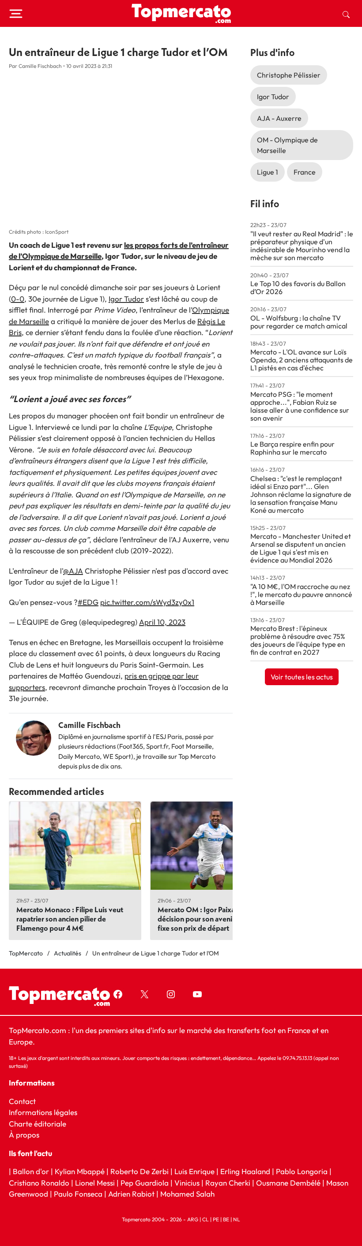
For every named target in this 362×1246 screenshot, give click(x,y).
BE (226, 1219)
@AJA (73, 570)
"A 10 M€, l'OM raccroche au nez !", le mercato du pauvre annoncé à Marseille (301, 594)
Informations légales (43, 1112)
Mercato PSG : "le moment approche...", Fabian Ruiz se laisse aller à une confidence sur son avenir (299, 406)
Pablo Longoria (302, 1171)
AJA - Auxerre (279, 118)
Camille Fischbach (89, 725)
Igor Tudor (126, 298)
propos (26, 1134)
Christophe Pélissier (289, 75)
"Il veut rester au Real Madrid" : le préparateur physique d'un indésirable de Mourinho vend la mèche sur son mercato (301, 245)
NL (236, 1219)
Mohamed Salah (187, 1193)
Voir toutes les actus (302, 676)
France (305, 172)
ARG (192, 1219)
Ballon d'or (31, 1171)
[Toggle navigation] (16, 14)
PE (216, 1219)
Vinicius (187, 1182)
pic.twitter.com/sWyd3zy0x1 (147, 602)
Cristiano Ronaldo (39, 1182)
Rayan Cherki (227, 1182)
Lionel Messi (95, 1182)
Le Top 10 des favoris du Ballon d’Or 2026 (298, 287)
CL (205, 1219)
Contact (22, 1100)
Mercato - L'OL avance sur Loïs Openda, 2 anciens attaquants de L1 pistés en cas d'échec (301, 360)
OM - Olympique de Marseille (287, 145)
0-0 (17, 298)
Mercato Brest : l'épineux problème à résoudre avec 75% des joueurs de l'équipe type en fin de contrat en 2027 (297, 640)
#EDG (88, 602)
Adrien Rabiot (131, 1193)
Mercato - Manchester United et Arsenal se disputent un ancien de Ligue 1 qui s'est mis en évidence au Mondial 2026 (300, 548)
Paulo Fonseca (78, 1193)
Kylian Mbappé (80, 1171)
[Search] (346, 13)
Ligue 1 (267, 172)
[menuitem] (346, 13)
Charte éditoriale (37, 1123)
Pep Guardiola (145, 1182)
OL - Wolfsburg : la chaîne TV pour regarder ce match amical (298, 322)
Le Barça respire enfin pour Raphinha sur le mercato (292, 448)
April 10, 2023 (162, 622)
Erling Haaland (245, 1171)
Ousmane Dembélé (288, 1182)
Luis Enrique (194, 1171)
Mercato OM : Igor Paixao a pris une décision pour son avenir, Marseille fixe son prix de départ (214, 919)
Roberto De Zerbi (139, 1171)
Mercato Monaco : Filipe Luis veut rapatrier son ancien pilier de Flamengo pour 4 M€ (69, 919)
